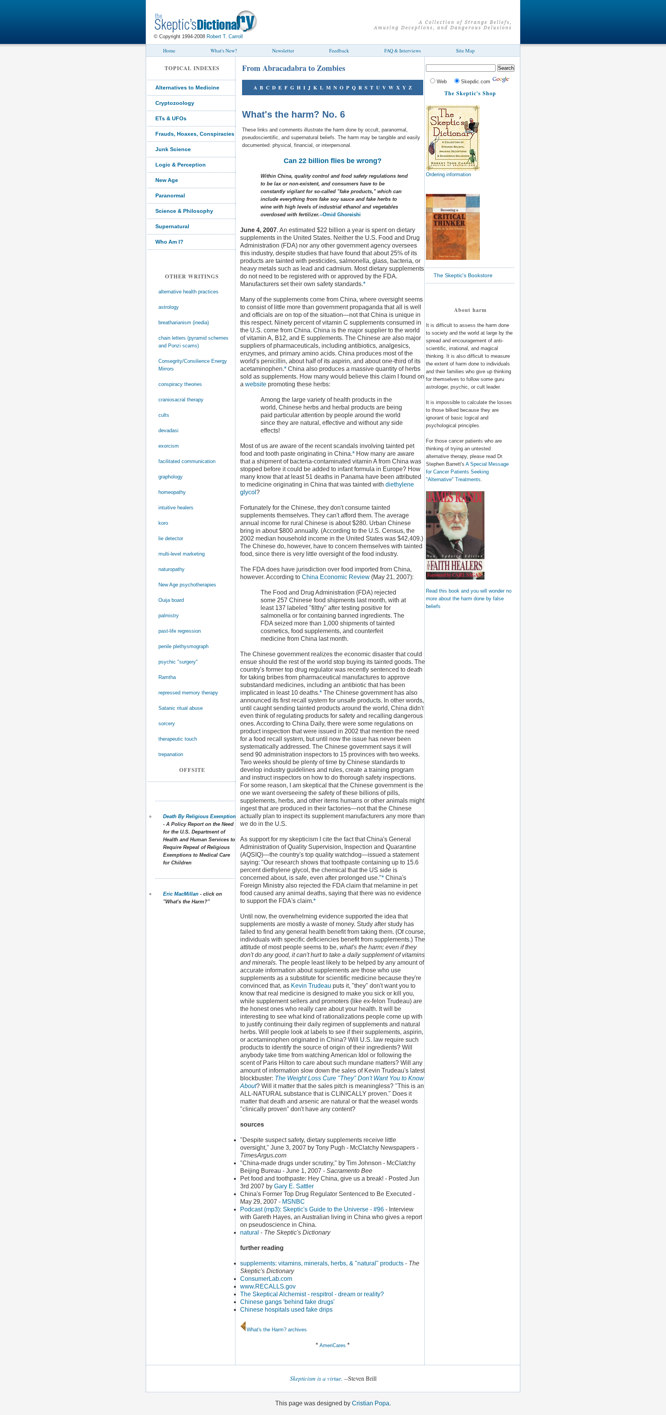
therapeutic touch (177, 739)
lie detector (170, 538)
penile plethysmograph (183, 646)
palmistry (168, 615)
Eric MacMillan (180, 894)
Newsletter (283, 50)
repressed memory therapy (188, 693)
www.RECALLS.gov (268, 1286)
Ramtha (167, 677)
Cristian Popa (370, 1403)
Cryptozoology (174, 103)
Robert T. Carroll (225, 36)
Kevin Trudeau (311, 985)
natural (249, 1232)
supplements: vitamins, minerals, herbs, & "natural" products (322, 1263)
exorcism (168, 446)
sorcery (166, 723)
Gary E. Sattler (294, 1186)
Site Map (465, 50)
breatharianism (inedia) (183, 322)
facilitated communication (186, 461)
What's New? (223, 50)
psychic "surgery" (178, 662)
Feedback (339, 50)
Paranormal (170, 195)
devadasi (168, 430)
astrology (168, 307)
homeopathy (172, 492)
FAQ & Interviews (402, 50)
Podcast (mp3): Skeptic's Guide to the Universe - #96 (312, 1209)
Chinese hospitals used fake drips (286, 1309)
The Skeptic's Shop (470, 93)
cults (163, 415)
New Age (166, 180)
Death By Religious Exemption (199, 816)
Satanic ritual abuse (180, 708)
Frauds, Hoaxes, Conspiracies (194, 134)
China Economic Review (336, 577)
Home (169, 50)
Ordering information (448, 174)
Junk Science (173, 149)
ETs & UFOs (171, 118)
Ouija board (171, 600)
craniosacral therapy (181, 400)
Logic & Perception (180, 165)
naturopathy (171, 569)
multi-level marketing (181, 554)
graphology (170, 477)
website (255, 384)
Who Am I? (169, 242)
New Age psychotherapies (187, 585)
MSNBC (293, 1201)
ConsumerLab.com (266, 1278)
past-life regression (179, 631)
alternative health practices (188, 292)
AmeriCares (333, 1345)
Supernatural (172, 226)
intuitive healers (175, 507)
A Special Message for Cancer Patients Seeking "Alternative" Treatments (467, 471)
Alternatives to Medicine (187, 87)
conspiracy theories (180, 384)
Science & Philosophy (184, 211)
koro (163, 523)
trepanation (170, 754)
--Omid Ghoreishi (340, 214)
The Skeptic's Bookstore (463, 275)
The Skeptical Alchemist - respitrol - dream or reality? (312, 1294)
